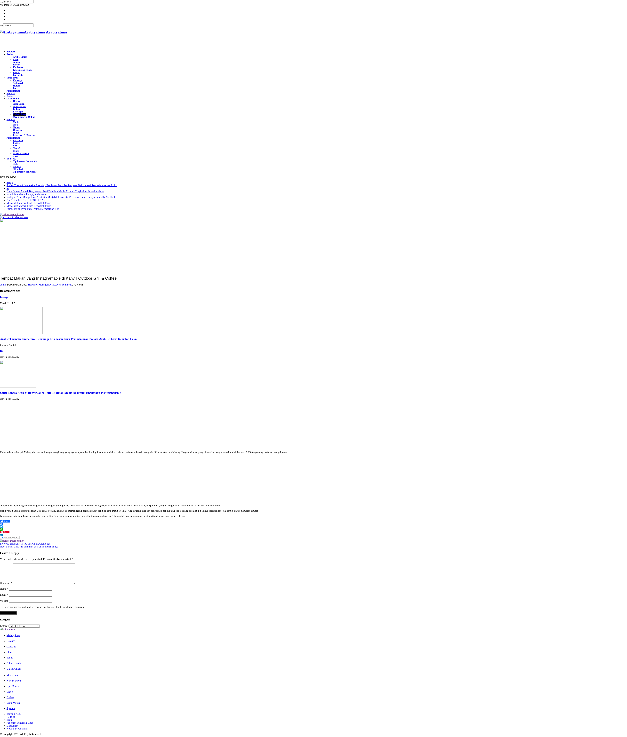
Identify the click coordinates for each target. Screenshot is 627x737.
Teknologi (11, 159)
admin (3, 284)
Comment (6, 583)
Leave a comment (62, 284)
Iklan (9, 719)
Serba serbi (12, 78)
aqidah (16, 62)
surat (15, 156)
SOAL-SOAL (19, 106)
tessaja (10, 182)
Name (4, 588)
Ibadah (16, 64)
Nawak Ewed (14, 680)
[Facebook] (313, 524)
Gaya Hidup (13, 98)
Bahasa (16, 72)
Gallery (10, 697)
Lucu (15, 88)
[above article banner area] (14, 217)
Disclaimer (12, 725)
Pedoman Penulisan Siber (20, 722)
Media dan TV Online (24, 117)
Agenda (11, 708)
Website (4, 600)
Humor (16, 85)
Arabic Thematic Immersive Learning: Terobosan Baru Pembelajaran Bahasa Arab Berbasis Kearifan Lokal (62, 185)
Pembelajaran (13, 91)
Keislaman (18, 67)
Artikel (10, 54)
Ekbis (9, 652)
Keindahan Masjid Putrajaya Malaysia (26, 194)
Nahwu (16, 127)
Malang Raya (19, 114)
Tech (15, 164)
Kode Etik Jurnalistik (17, 728)
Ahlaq (16, 59)
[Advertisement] (38, 43)
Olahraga (17, 130)
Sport (16, 151)
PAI (15, 145)
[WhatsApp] (313, 529)
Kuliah (16, 109)
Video (10, 691)
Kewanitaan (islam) (22, 70)
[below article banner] (12, 540)
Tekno (10, 657)
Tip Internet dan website (25, 161)
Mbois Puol (12, 675)
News (15, 125)
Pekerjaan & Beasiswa (24, 135)
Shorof (16, 148)
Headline (32, 284)
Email (4, 594)
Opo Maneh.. (13, 686)
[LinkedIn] (313, 535)
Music (16, 122)
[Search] (1, 2)
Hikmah (17, 101)
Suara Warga (13, 702)
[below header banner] (12, 214)
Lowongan (18, 112)
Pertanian (18, 140)
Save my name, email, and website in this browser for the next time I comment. (44, 607)
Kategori (4, 626)
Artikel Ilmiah (20, 57)
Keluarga (17, 80)
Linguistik (18, 75)
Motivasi (11, 93)
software (17, 166)
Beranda (11, 51)
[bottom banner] (8, 629)
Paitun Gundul (14, 663)
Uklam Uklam (14, 668)
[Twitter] (313, 526)
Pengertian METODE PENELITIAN (26, 200)
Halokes (11, 641)
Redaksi (11, 716)
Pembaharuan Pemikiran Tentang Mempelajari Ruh (33, 208)
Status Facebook (21, 153)
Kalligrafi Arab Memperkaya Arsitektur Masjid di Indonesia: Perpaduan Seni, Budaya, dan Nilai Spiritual (61, 197)
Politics (16, 143)
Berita (10, 96)
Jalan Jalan (18, 104)
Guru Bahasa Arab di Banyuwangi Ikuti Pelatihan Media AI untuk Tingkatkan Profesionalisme (55, 191)
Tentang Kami (14, 714)
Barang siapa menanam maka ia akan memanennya (29, 546)
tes (8, 188)
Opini (16, 132)
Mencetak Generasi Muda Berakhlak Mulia (29, 203)
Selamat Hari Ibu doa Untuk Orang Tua (25, 543)
